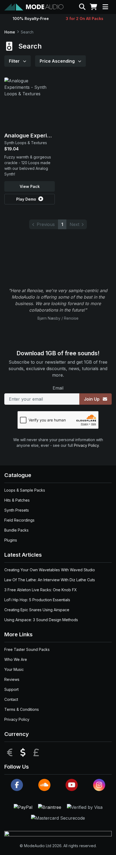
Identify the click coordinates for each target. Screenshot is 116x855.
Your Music (14, 669)
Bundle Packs (16, 530)
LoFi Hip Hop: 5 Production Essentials (37, 599)
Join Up (92, 399)
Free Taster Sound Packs (27, 649)
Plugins (10, 540)
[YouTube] (72, 785)
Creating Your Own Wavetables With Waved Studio (49, 569)
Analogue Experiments (33, 135)
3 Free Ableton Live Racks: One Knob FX (40, 589)
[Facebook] (17, 785)
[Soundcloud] (44, 785)
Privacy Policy (86, 445)
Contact (11, 699)
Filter (15, 61)
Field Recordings (19, 520)
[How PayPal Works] (24, 806)
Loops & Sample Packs (24, 490)
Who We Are (15, 659)
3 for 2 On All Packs (84, 18)
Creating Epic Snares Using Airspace (36, 609)
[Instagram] (99, 785)
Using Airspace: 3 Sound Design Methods (41, 619)
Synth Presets (16, 510)
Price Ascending (58, 61)
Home (9, 32)
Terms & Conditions (21, 709)
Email (58, 388)
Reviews (11, 679)
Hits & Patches (17, 500)
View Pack (30, 186)
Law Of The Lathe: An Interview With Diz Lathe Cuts (49, 579)
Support (11, 689)
